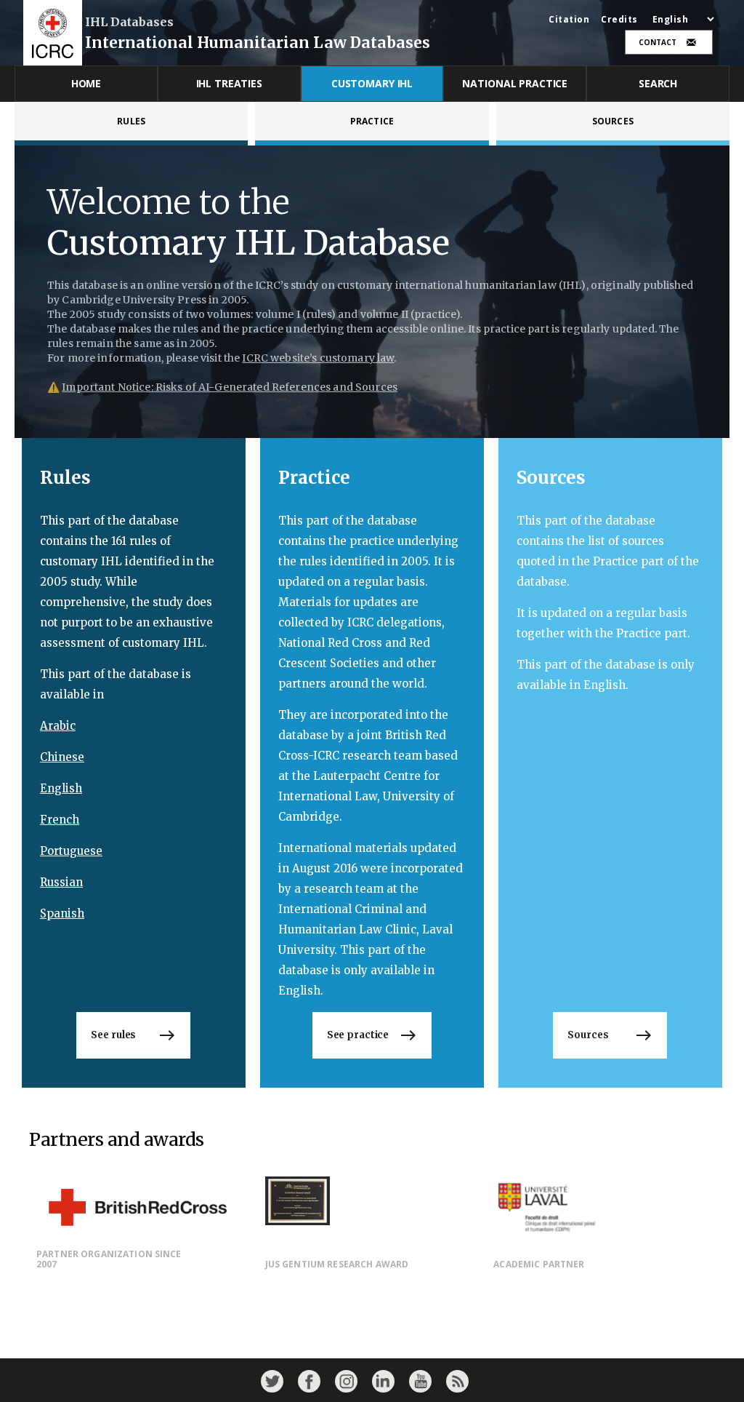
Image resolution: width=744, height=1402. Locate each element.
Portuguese (71, 851)
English (61, 788)
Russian (61, 882)
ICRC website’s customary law (318, 358)
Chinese (62, 757)
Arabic (58, 726)
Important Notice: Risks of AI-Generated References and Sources (229, 387)
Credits (619, 19)
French (59, 820)
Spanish (62, 913)
